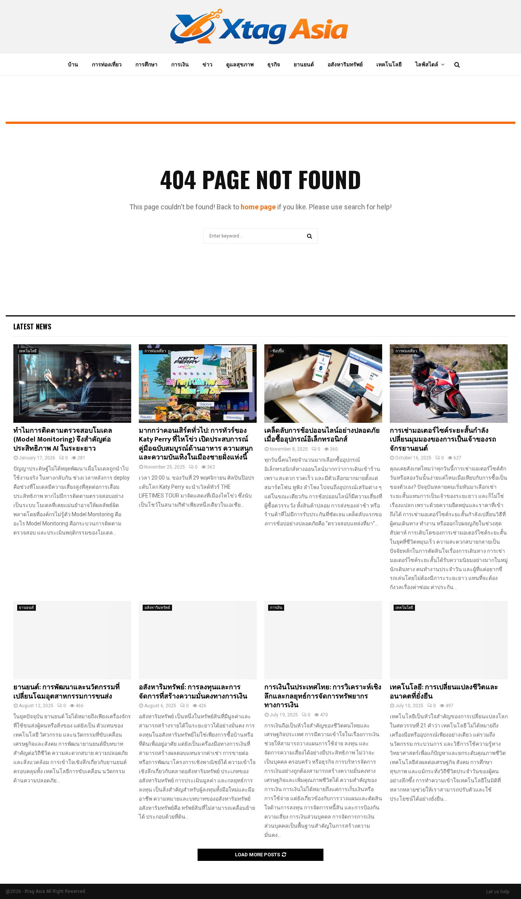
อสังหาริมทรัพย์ (345, 64)
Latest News (32, 326)
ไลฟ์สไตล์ (426, 64)
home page (258, 207)
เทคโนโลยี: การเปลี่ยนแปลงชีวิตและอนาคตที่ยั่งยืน (444, 692)
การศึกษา (146, 64)
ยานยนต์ (304, 64)
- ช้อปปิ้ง (277, 351)
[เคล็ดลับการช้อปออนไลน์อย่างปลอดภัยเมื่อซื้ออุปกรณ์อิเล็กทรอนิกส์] (323, 383)
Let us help (497, 891)
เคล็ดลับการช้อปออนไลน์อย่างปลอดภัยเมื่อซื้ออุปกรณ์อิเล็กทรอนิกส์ (322, 435)
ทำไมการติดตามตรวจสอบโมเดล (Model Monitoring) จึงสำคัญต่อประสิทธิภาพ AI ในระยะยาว (62, 439)
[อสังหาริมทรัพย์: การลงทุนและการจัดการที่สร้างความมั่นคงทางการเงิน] (198, 640)
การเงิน (180, 64)
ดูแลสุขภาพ (240, 64)
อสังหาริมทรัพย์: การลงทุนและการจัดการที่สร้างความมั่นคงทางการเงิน (193, 692)
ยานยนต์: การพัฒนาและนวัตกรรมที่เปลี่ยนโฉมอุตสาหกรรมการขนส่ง (66, 692)
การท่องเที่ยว (107, 64)
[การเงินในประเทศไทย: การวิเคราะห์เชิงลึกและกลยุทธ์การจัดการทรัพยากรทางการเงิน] (323, 640)
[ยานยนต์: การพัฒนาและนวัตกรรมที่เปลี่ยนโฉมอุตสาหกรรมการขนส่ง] (72, 640)
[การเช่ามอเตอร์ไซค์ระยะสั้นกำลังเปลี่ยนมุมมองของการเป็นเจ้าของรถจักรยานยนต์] (449, 383)
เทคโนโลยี (389, 64)
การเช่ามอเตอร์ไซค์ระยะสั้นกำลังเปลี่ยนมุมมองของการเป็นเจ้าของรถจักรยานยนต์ (443, 439)
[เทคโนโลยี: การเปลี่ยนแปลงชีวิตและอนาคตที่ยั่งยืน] (449, 640)
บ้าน (73, 64)
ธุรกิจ (273, 64)
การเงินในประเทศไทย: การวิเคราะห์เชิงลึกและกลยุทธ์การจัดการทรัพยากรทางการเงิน (322, 696)
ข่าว (207, 64)
